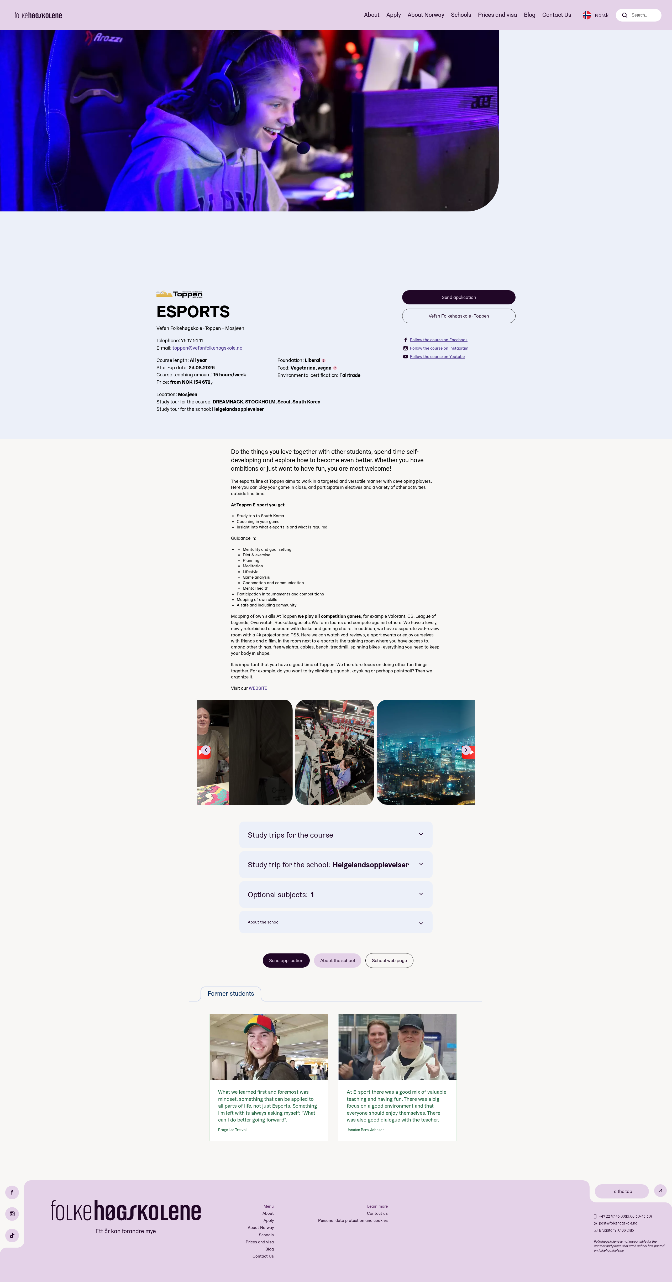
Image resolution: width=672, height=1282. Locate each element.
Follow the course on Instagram (439, 348)
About (372, 14)
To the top (622, 1191)
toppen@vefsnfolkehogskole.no (207, 348)
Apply (393, 14)
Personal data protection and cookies (353, 1220)
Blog (530, 14)
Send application (459, 297)
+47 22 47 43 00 (612, 1216)
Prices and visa (497, 14)
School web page (389, 960)
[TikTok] (12, 1235)
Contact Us (556, 14)
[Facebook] (12, 1192)
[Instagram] (12, 1214)
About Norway (426, 14)
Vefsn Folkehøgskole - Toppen (459, 316)
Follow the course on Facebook (439, 339)
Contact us (377, 1213)
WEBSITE (258, 688)
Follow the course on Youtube (437, 356)
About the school (264, 922)
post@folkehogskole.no (618, 1223)
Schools (461, 14)
